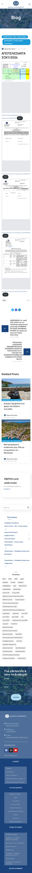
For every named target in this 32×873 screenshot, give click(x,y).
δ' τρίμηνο (14, 624)
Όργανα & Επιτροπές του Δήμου (14, 778)
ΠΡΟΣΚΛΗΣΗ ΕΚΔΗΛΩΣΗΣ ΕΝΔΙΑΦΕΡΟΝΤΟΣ (13, 610)
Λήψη (19, 118)
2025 (10, 579)
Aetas (22, 579)
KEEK (14, 586)
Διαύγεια (15, 814)
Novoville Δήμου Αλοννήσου (15, 811)
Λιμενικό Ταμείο (9, 539)
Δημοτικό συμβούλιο (11, 775)
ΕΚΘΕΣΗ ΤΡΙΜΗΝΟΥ (7, 599)
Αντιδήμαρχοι (10, 772)
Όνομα (6, 678)
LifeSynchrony (22, 586)
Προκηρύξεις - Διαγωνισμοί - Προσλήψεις (14, 42)
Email (6, 687)
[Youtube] (15, 750)
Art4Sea (13, 582)
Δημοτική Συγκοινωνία (16, 808)
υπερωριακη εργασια (9, 658)
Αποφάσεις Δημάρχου (11, 523)
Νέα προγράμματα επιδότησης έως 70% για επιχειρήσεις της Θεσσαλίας (14, 448)
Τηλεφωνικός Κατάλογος (15, 821)
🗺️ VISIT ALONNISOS (15, 868)
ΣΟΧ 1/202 (24, 613)
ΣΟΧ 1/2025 (15, 617)
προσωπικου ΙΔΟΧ (8, 648)
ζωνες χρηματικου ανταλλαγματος (12, 637)
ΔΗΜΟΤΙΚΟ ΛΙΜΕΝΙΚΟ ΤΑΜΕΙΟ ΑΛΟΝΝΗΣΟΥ (13, 596)
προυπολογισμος (20, 648)
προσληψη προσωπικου (9, 644)
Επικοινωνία (15, 818)
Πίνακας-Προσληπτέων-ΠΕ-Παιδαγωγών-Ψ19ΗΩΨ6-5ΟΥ (16, 174)
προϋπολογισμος (7, 651)
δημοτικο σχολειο (8, 634)
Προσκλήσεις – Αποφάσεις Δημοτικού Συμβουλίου (16, 561)
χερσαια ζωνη (22, 658)
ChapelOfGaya (6, 586)
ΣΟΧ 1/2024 (6, 617)
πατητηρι (19, 641)
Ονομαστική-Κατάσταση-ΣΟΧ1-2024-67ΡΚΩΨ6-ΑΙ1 (14, 291)
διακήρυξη (19, 634)
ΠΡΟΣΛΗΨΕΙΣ (6, 613)
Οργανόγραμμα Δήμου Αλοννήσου (15, 782)
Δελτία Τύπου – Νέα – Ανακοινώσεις (16, 526)
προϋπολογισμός (20, 651)
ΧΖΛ (22, 617)
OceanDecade (6, 589)
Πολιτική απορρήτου (10, 755)
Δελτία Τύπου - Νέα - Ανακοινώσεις (14, 37)
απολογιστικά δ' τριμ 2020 (19, 620)
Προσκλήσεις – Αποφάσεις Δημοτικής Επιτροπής (16, 552)
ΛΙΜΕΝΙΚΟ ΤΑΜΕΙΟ (19, 599)
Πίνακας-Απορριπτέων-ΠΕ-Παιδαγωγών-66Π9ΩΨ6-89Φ (16, 232)
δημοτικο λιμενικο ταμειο (10, 630)
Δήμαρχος (9, 768)
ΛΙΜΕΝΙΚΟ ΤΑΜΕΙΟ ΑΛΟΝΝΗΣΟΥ (10, 603)
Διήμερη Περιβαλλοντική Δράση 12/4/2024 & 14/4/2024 (14, 406)
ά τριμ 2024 (6, 620)
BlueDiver (20, 582)
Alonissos (5, 582)
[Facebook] (6, 750)
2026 (16, 579)
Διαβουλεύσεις (9, 535)
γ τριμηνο (5, 624)
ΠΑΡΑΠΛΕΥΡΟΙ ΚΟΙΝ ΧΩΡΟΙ (10, 606)
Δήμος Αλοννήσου (9, 49)
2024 (4, 300)
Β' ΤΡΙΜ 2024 (15, 592)
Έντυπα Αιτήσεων (15, 804)
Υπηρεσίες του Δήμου (14, 794)
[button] (29, 4)
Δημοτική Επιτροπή (10, 532)
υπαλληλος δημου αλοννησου (11, 655)
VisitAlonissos (17, 589)
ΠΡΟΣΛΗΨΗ (16, 613)
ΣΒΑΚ (15, 797)
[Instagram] (11, 750)
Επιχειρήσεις (15, 801)
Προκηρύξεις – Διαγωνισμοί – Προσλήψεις (14, 543)
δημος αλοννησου (8, 627)
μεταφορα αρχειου (8, 641)
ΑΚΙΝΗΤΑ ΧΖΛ (6, 592)
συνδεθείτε (6, 489)
